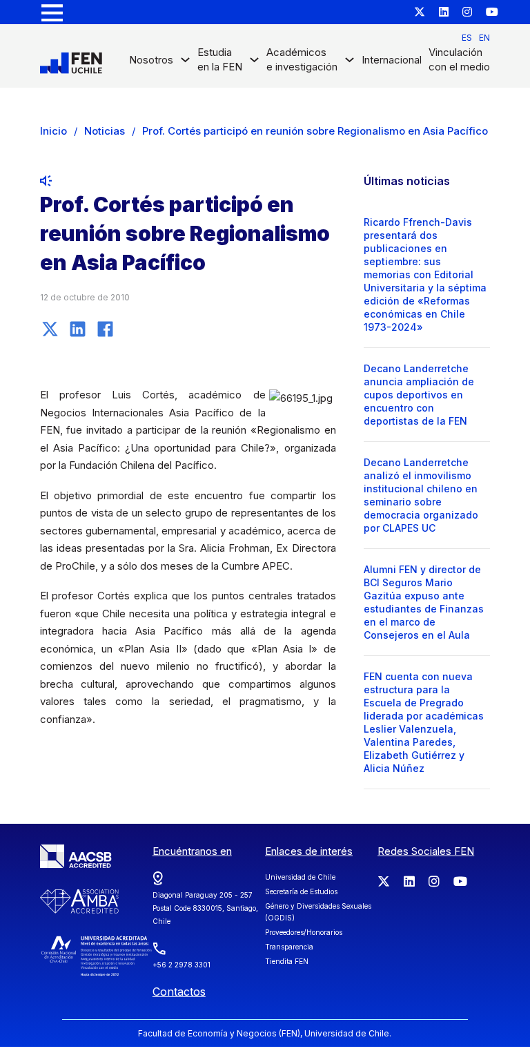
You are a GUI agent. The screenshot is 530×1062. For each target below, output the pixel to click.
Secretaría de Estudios (301, 891)
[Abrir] (52, 12)
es (467, 37)
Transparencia (289, 947)
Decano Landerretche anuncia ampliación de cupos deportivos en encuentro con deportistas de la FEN (419, 395)
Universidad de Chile (300, 877)
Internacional (392, 59)
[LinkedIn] (78, 328)
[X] (50, 328)
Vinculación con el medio (459, 59)
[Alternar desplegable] (185, 63)
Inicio (53, 130)
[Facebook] (105, 328)
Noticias (104, 130)
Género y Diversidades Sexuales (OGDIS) (318, 912)
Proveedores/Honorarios (303, 932)
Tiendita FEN (286, 961)
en (484, 37)
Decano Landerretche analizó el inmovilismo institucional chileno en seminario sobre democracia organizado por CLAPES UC (421, 495)
